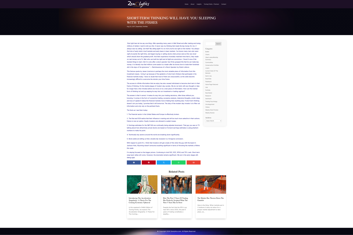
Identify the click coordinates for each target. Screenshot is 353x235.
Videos (207, 107)
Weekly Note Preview (211, 110)
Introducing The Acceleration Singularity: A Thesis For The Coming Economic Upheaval (140, 200)
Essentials (139, 26)
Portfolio (145, 26)
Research (208, 96)
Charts (207, 54)
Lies (206, 87)
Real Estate (208, 93)
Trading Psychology (211, 101)
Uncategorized (209, 104)
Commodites (209, 62)
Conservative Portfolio (212, 65)
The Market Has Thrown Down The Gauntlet (210, 199)
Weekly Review (209, 113)
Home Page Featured (211, 84)
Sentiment (208, 98)
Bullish (207, 51)
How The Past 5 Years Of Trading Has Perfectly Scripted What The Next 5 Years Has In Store (175, 200)
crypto (207, 68)
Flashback (208, 81)
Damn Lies (208, 76)
